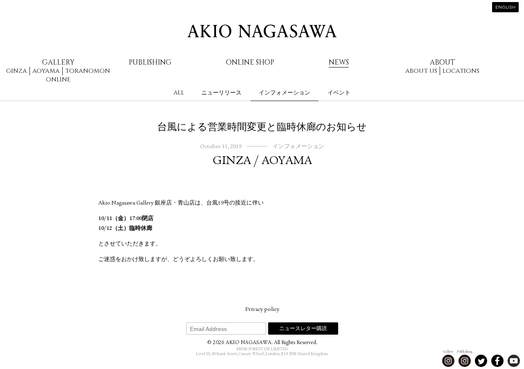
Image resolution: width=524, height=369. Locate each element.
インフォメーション (284, 93)
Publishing (150, 62)
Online (58, 79)
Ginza (16, 71)
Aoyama (46, 71)
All (179, 93)
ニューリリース (221, 93)
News (339, 62)
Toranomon (87, 71)
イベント (339, 93)
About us (421, 71)
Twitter (481, 361)
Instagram (448, 361)
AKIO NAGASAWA (262, 31)
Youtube (514, 361)
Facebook (497, 361)
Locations (461, 71)
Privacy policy (262, 310)
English (505, 7)
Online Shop (250, 62)
